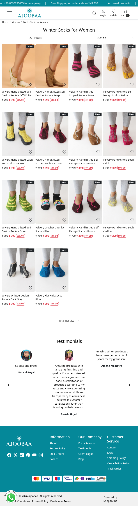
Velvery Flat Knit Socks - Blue (49, 297)
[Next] (129, 385)
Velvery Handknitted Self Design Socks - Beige (50, 93)
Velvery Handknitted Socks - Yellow (119, 229)
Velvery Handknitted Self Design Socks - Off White (16, 93)
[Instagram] (40, 455)
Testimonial (85, 448)
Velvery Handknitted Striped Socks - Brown (82, 93)
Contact (111, 447)
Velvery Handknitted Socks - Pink (119, 161)
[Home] (32, 14)
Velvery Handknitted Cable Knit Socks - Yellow (17, 161)
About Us (55, 443)
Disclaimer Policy (60, 501)
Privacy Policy (40, 501)
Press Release (86, 443)
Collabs (54, 459)
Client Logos (85, 453)
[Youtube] (34, 455)
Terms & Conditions (18, 501)
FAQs (110, 452)
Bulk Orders (57, 453)
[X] (15, 455)
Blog (81, 459)
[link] (94, 13)
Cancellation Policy (118, 463)
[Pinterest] (28, 455)
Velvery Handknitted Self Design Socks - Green (16, 229)
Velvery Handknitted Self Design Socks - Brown (84, 161)
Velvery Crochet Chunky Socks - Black (49, 229)
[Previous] (8, 385)
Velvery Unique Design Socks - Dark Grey (15, 297)
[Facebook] (9, 455)
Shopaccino (110, 501)
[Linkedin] (22, 455)
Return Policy (57, 448)
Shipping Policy (116, 458)
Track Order (114, 468)
